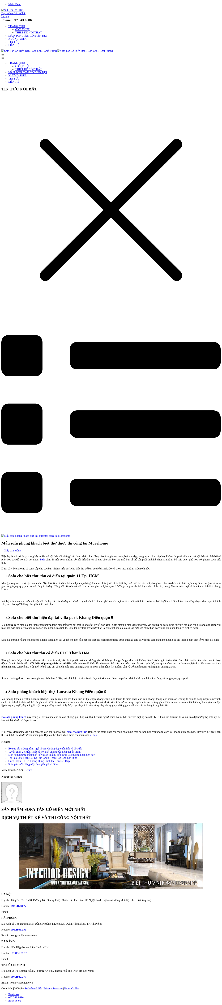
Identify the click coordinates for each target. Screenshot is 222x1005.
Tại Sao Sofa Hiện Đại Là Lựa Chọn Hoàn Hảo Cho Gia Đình (42, 757)
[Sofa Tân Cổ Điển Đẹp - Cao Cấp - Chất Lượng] (14, 16)
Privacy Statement (53, 988)
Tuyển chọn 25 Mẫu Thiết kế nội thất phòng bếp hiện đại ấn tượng (44, 751)
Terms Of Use (71, 988)
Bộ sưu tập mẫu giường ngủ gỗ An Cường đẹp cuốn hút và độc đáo (45, 748)
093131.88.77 (18, 906)
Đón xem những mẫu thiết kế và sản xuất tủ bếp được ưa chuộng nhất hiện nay (51, 754)
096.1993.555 (18, 929)
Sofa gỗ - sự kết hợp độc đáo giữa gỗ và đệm (33, 764)
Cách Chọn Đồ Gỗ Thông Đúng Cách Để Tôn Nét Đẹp (39, 761)
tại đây (93, 735)
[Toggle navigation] (2, 54)
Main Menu (14, 4)
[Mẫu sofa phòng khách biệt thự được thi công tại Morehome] (35, 535)
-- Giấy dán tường (11, 550)
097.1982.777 (18, 976)
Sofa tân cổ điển (33, 988)
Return (28, 770)
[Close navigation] (2, 58)
